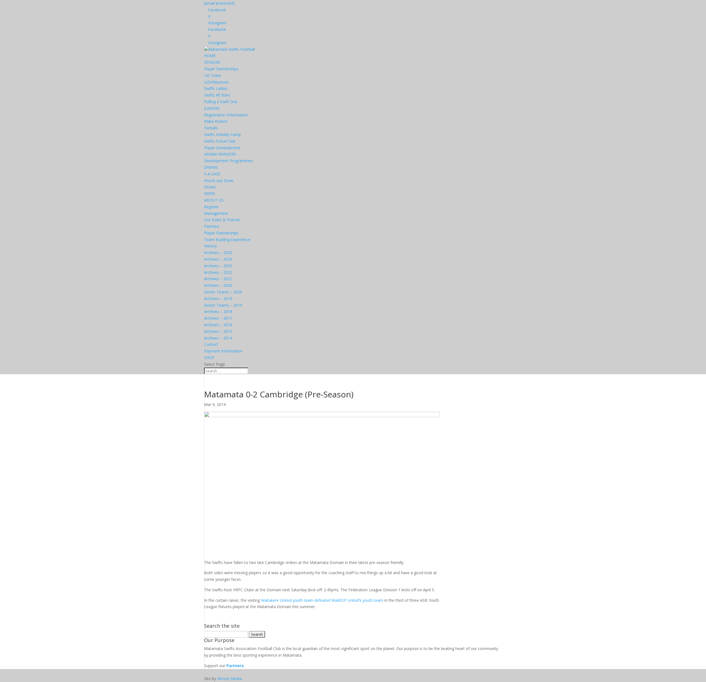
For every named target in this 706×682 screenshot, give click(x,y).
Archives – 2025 (218, 252)
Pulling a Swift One (220, 101)
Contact (211, 344)
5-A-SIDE (212, 173)
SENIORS (212, 62)
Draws (210, 186)
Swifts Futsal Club (220, 141)
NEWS (209, 193)
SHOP (209, 357)
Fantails (211, 127)
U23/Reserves (216, 82)
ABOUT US (214, 200)
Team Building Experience (227, 239)
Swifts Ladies (216, 88)
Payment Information (223, 351)
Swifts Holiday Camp (222, 134)
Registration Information (226, 114)
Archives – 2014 (218, 338)
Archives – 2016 (218, 324)
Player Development (222, 147)
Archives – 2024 (218, 259)
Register (211, 206)
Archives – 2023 (218, 265)
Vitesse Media (229, 678)
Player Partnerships (221, 68)
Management (216, 213)
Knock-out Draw (218, 180)
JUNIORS (212, 108)
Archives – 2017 (218, 318)
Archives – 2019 (218, 298)
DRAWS (211, 167)
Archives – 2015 (218, 331)
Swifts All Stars (217, 95)
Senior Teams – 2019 (223, 305)
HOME (210, 55)
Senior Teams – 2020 (223, 292)
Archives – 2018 (218, 311)
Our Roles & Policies (222, 219)
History (210, 245)
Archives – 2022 (218, 272)
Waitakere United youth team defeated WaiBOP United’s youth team (322, 600)
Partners (211, 226)
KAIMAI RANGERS (220, 154)
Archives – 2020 (218, 285)
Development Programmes (228, 160)
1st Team (212, 75)
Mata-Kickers (216, 121)
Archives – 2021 (218, 278)
